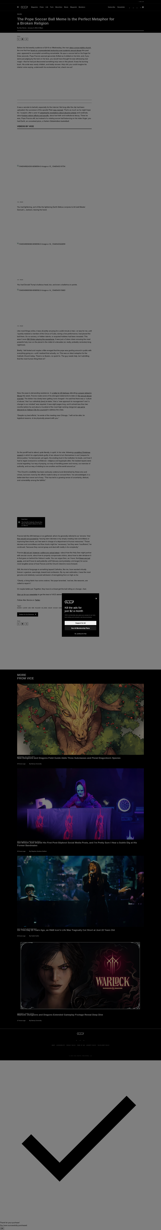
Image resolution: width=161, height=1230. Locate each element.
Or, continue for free (80, 634)
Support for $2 (80, 623)
